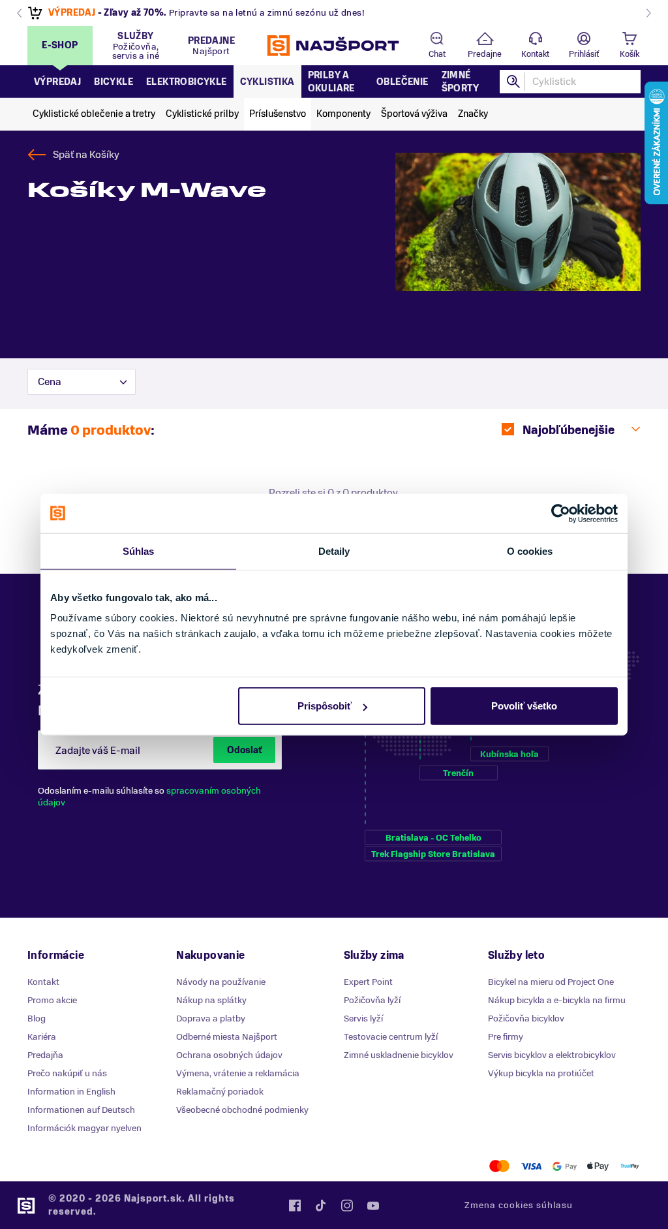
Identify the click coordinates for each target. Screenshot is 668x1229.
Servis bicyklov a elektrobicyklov (552, 1055)
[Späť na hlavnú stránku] (334, 45)
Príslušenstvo (277, 113)
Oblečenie (402, 82)
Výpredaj (57, 82)
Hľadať (514, 81)
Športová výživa (414, 113)
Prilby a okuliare (331, 82)
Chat (437, 54)
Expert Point (368, 982)
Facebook (295, 1205)
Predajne (485, 54)
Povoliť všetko (524, 705)
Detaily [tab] (334, 550)
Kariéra (41, 1037)
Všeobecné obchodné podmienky (242, 1110)
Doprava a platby (210, 1018)
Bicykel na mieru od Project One (551, 982)
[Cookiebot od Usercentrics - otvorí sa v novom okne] (561, 513)
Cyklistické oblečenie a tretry (94, 113)
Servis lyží (363, 1018)
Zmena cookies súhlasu (518, 1205)
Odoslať (244, 750)
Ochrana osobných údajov (229, 1055)
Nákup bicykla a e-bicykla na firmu (557, 1000)
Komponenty (343, 113)
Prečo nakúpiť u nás (67, 1073)
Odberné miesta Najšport (226, 1037)
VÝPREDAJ (71, 13)
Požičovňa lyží (372, 1000)
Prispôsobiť (324, 705)
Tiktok (321, 1205)
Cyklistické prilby (202, 113)
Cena (49, 382)
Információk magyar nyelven (84, 1128)
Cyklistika (267, 82)
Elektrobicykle (186, 82)
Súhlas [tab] (139, 550)
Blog (36, 1018)
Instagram (347, 1205)
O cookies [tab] (530, 550)
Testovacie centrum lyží (391, 1037)
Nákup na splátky (211, 1000)
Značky (473, 113)
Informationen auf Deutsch (81, 1110)
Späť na (86, 155)
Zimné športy (460, 82)
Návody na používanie (221, 982)
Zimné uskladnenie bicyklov (398, 1055)
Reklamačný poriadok (220, 1091)
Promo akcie (52, 1000)
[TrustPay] (630, 1166)
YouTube (373, 1205)
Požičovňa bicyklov (526, 1018)
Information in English (71, 1091)
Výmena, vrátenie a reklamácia (237, 1073)
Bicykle (113, 82)
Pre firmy (505, 1037)
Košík (629, 54)
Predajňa (45, 1055)
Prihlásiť (584, 54)
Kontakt (535, 54)
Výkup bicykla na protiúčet (541, 1073)
